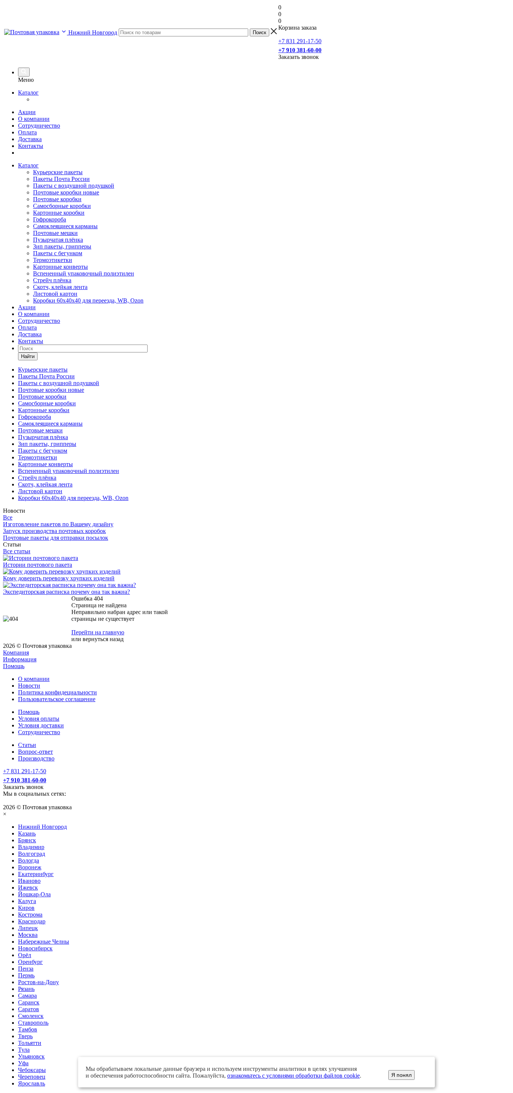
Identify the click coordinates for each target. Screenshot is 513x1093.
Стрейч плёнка (52, 280)
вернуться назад (103, 639)
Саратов (28, 1009)
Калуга (27, 901)
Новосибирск (35, 948)
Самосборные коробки (62, 206)
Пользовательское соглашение (56, 699)
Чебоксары (32, 1070)
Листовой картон (55, 294)
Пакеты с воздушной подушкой (73, 185)
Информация (19, 659)
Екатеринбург (36, 874)
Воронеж (29, 867)
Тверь (25, 1036)
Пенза (25, 968)
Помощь (13, 666)
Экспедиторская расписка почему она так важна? (66, 592)
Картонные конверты (60, 266)
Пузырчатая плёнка (58, 239)
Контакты (30, 146)
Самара (27, 995)
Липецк (28, 928)
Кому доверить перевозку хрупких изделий (59, 578)
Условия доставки (41, 725)
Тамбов (27, 1029)
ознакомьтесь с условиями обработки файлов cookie (293, 1075)
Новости (29, 685)
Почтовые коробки (57, 199)
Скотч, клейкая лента (60, 287)
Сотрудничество (39, 125)
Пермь (26, 975)
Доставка (30, 139)
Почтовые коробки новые (66, 192)
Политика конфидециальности (57, 692)
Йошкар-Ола (34, 894)
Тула (24, 1049)
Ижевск (28, 887)
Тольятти (29, 1043)
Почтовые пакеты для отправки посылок (55, 537)
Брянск (27, 840)
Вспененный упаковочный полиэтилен (83, 273)
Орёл (24, 955)
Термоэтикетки (52, 260)
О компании (34, 119)
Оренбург (30, 962)
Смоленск (31, 1016)
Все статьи (16, 551)
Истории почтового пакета (37, 565)
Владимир (31, 847)
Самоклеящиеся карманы (65, 226)
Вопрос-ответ (35, 751)
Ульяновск (31, 1056)
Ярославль (31, 1083)
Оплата (27, 132)
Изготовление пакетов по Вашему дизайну (58, 524)
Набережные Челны (43, 941)
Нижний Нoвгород (42, 827)
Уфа (23, 1063)
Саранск (28, 1002)
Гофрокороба (49, 219)
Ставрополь (33, 1022)
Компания (16, 652)
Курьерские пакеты (58, 172)
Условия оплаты (38, 718)
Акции (27, 112)
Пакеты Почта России (61, 179)
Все (7, 517)
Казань (27, 833)
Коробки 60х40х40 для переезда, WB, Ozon (88, 300)
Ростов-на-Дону (38, 982)
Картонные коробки (58, 212)
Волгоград (31, 854)
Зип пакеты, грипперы (62, 246)
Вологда (28, 860)
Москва (28, 935)
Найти (28, 356)
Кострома (30, 914)
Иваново (29, 881)
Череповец (31, 1076)
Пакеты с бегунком (57, 253)
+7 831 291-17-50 (299, 41)
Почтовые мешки (55, 233)
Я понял (401, 1075)
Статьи (27, 745)
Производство (36, 758)
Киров (26, 908)
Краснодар (31, 921)
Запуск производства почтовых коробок (54, 531)
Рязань (26, 989)
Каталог (28, 92)
